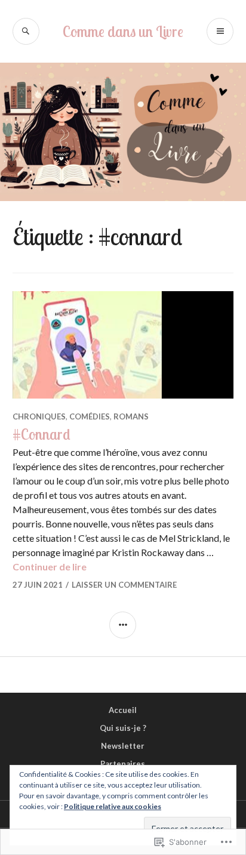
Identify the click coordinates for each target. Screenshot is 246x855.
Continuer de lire (50, 566)
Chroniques (39, 416)
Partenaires (122, 763)
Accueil (123, 710)
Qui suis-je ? (123, 728)
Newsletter (122, 746)
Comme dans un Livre (123, 31)
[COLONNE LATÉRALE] (122, 625)
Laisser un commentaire (124, 584)
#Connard (41, 434)
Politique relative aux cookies (112, 806)
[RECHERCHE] (26, 31)
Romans (131, 416)
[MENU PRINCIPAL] (220, 31)
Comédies (89, 416)
